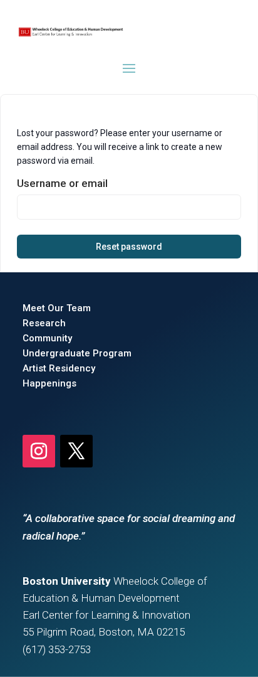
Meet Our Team (57, 308)
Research (44, 323)
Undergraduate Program (77, 353)
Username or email (62, 183)
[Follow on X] (76, 451)
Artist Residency (59, 368)
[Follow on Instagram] (39, 451)
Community (47, 338)
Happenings (49, 383)
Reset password (129, 247)
